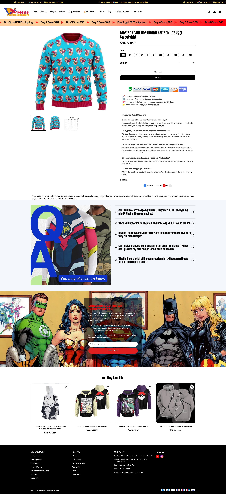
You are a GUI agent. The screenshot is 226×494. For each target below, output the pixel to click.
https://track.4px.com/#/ (155, 126)
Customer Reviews (122, 12)
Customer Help (36, 456)
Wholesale (76, 467)
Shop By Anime (74, 12)
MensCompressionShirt (41, 491)
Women (44, 12)
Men (35, 12)
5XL (183, 55)
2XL (160, 55)
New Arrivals (137, 12)
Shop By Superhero (57, 12)
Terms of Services (78, 463)
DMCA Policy (76, 459)
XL (154, 55)
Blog (109, 12)
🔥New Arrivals (89, 12)
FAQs (74, 471)
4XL (175, 55)
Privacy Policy (35, 463)
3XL (168, 55)
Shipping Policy (36, 459)
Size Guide (34, 474)
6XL (190, 55)
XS (130, 55)
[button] (208, 11)
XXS (123, 55)
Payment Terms (36, 467)
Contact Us (34, 478)
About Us (75, 456)
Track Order (76, 474)
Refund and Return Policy (40, 471)
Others (101, 12)
